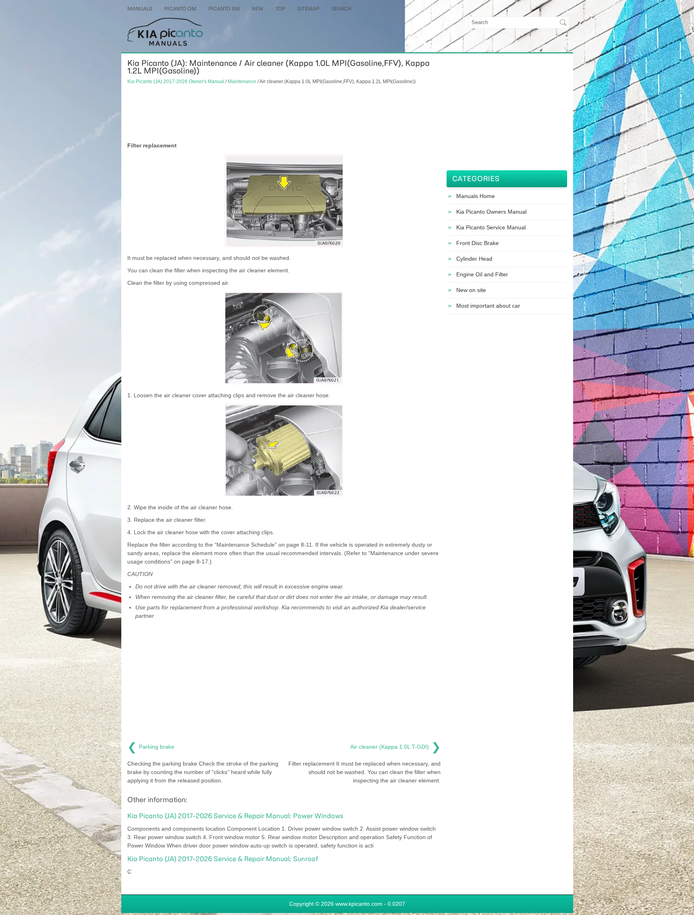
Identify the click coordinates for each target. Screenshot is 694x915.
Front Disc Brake (477, 243)
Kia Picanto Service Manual (491, 227)
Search (341, 9)
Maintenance (242, 81)
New (257, 9)
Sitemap (308, 9)
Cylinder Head (474, 258)
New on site (471, 290)
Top (280, 9)
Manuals (139, 9)
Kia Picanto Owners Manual (491, 211)
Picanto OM (180, 9)
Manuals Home (475, 196)
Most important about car (488, 305)
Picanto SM (224, 9)
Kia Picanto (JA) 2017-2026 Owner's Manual (175, 81)
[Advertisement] (284, 113)
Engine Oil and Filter (482, 274)
